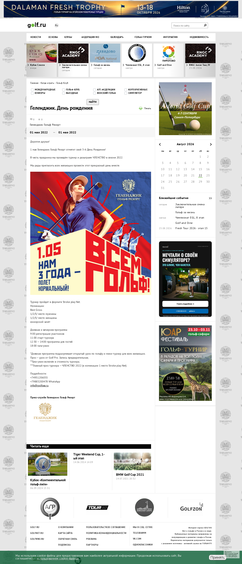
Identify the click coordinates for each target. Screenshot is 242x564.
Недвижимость (199, 37)
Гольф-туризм (143, 37)
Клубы (68, 37)
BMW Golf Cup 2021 (130, 475)
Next (192, 60)
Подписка (64, 545)
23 (208, 176)
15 (200, 169)
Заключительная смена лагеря (190, 206)
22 (200, 176)
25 (170, 182)
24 (162, 182)
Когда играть (47, 83)
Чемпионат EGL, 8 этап (138, 65)
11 (170, 169)
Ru (56, 25)
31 (162, 188)
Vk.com (137, 539)
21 (193, 176)
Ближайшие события (208, 198)
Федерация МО (90, 37)
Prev (50, 60)
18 (170, 176)
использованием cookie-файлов (58, 559)
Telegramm (139, 533)
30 (208, 182)
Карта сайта (65, 533)
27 (185, 182)
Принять (217, 557)
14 (193, 169)
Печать (147, 109)
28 (193, 182)
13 (185, 169)
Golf (37, 25)
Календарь (117, 37)
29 (200, 182)
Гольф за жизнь (102, 65)
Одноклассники (143, 545)
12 (178, 169)
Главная (34, 83)
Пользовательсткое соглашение (98, 527)
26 (178, 182)
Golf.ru (35, 527)
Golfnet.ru (36, 533)
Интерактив (170, 37)
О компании (65, 527)
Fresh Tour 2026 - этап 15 (191, 228)
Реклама (91, 539)
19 (178, 176)
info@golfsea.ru (39, 385)
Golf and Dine (164, 65)
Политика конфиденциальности (98, 533)
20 (185, 176)
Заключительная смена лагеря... (74, 66)
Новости (35, 37)
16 (208, 169)
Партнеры (92, 545)
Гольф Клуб (62, 83)
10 (162, 169)
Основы (53, 37)
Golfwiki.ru (37, 539)
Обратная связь (67, 539)
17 (162, 176)
